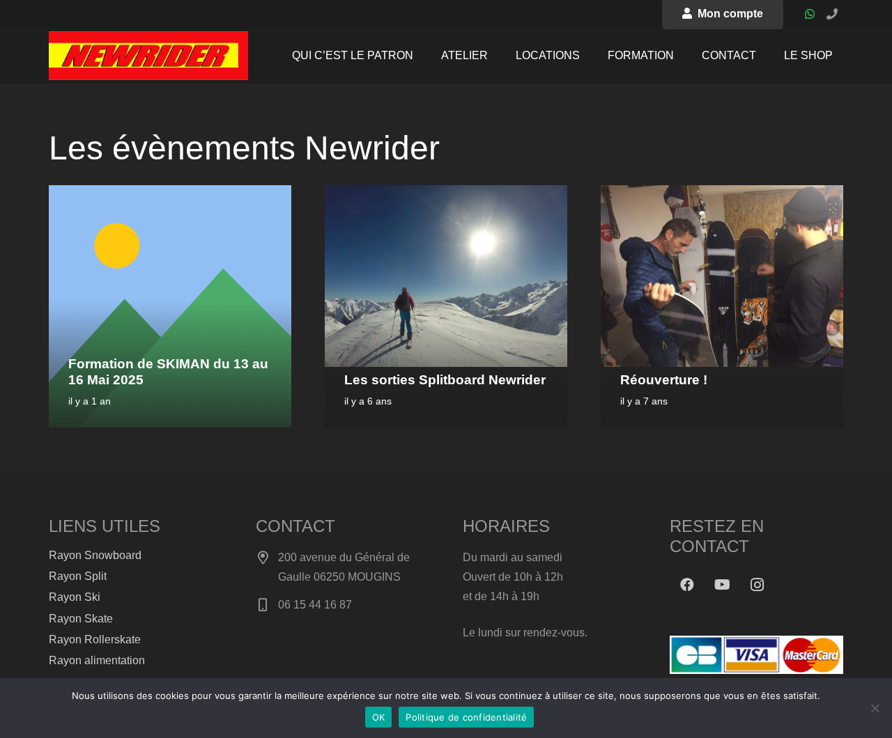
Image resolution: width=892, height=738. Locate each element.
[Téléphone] (832, 14)
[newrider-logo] (148, 55)
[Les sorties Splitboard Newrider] (446, 195)
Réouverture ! (663, 379)
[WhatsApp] (810, 14)
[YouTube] (722, 584)
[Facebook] (687, 584)
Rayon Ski (74, 597)
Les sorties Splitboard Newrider (445, 379)
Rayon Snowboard (95, 555)
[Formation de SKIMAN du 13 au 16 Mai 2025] (170, 195)
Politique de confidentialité (466, 717)
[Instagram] (756, 584)
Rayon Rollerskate (95, 639)
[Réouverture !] (722, 195)
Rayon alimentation (97, 660)
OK (378, 717)
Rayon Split (78, 576)
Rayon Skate (81, 619)
